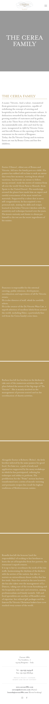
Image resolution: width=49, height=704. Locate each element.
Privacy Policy (20, 678)
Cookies (31, 678)
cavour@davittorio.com (21, 690)
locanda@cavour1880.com (17, 692)
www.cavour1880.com (24, 687)
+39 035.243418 (26, 670)
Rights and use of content (24, 679)
